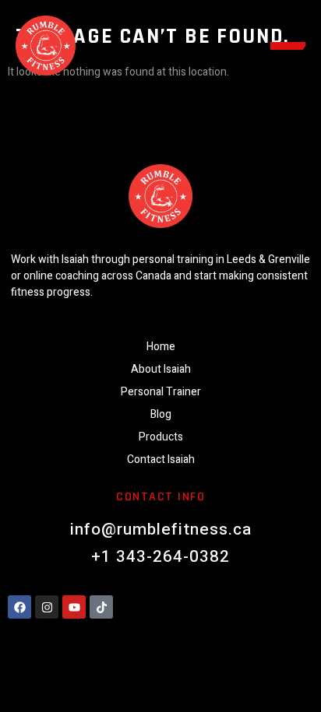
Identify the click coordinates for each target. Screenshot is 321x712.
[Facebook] (19, 607)
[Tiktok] (101, 607)
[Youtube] (74, 607)
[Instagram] (46, 607)
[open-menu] (287, 46)
